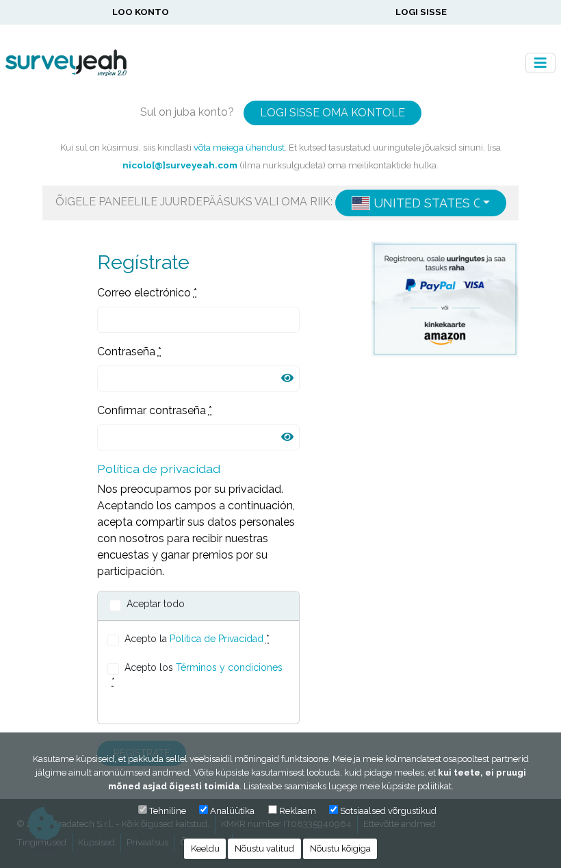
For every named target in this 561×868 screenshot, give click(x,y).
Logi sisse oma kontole (332, 112)
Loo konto (140, 11)
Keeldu (205, 848)
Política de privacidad (158, 468)
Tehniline (167, 811)
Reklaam (297, 811)
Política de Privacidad (216, 638)
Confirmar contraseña (154, 410)
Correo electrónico (147, 292)
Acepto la (197, 638)
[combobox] (420, 203)
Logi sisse (421, 11)
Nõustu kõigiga (340, 848)
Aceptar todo (156, 603)
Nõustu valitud (264, 848)
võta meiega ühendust (239, 147)
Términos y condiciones (229, 667)
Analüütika (232, 811)
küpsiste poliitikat (417, 786)
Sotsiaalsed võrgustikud (388, 811)
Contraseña (129, 351)
